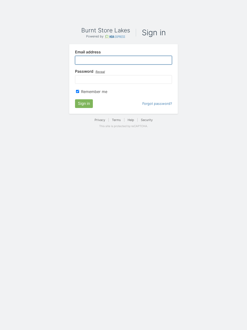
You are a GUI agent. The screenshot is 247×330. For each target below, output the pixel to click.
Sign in (84, 103)
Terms (116, 120)
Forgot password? (157, 103)
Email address (88, 52)
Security (147, 120)
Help (131, 120)
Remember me (94, 91)
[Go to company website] (114, 36)
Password (90, 71)
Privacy (100, 120)
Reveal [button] (100, 71)
